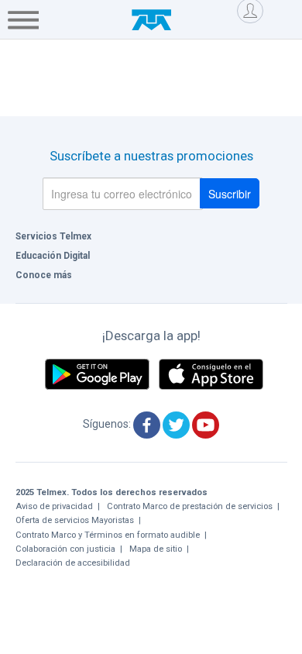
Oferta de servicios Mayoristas (74, 520)
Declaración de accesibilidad (72, 563)
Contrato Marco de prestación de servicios (190, 506)
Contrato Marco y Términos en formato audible (107, 535)
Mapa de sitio (155, 549)
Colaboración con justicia (65, 549)
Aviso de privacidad (54, 506)
